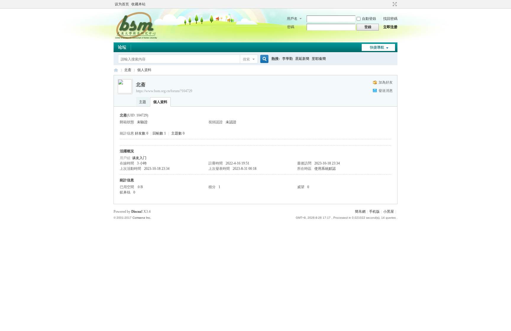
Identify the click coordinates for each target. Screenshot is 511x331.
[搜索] (263, 59)
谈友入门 (139, 158)
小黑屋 (388, 212)
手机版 (374, 212)
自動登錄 (369, 19)
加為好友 (386, 82)
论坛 (122, 47)
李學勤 (287, 59)
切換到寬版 (394, 4)
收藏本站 (138, 4)
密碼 (290, 27)
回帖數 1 (159, 133)
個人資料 (160, 102)
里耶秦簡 (319, 59)
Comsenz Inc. (141, 217)
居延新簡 (302, 59)
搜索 (246, 59)
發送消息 (386, 91)
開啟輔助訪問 (389, 4)
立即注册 (390, 27)
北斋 (127, 70)
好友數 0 (141, 133)
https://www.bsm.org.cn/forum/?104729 (164, 91)
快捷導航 (377, 47)
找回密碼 (390, 19)
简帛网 (116, 70)
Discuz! (137, 212)
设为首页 (122, 4)
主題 (142, 102)
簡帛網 (360, 212)
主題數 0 (178, 133)
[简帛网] (136, 39)
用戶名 (292, 19)
